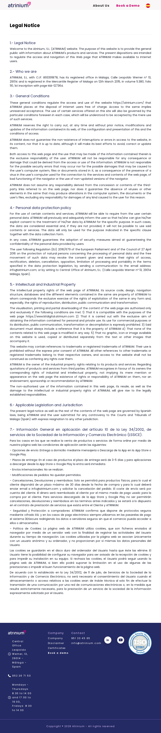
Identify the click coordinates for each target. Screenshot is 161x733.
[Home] (19, 4)
